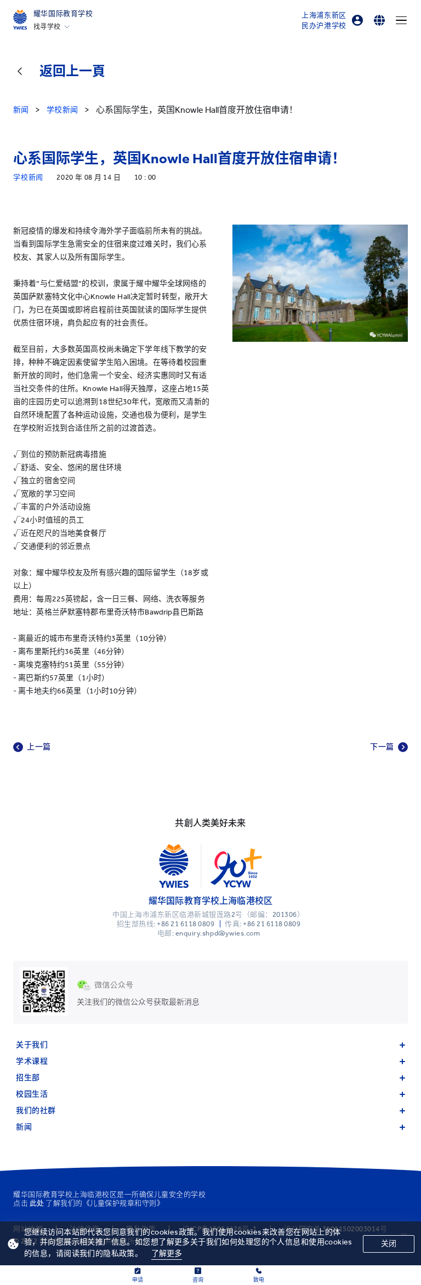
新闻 (24, 1127)
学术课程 (32, 1061)
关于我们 (32, 1044)
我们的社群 (36, 1110)
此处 (37, 1203)
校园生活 (32, 1094)
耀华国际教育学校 (63, 13)
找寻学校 (47, 27)
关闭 (388, 1243)
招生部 (28, 1077)
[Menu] (401, 20)
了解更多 (167, 1253)
